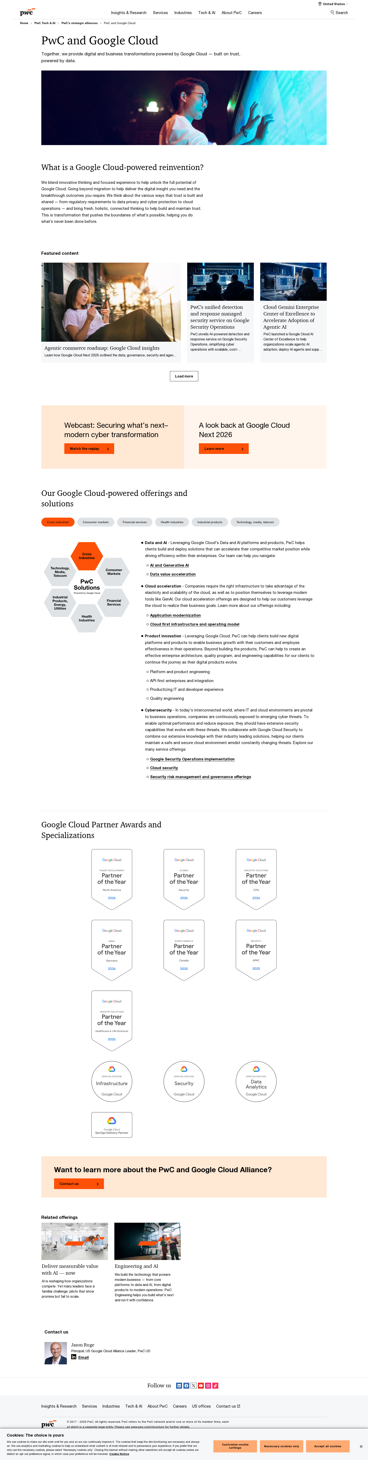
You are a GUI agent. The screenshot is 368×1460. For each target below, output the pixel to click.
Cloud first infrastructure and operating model (194, 624)
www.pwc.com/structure (147, 1426)
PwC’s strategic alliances (80, 23)
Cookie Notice (119, 1454)
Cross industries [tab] (58, 522)
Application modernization (175, 615)
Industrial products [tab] (209, 522)
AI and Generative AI (169, 565)
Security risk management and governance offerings (200, 776)
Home (24, 23)
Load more (184, 376)
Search (342, 12)
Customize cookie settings (235, 1446)
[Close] (361, 1446)
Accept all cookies (327, 1446)
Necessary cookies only (281, 1446)
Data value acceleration (173, 574)
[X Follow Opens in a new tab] (194, 1386)
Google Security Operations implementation (192, 759)
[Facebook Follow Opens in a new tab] (186, 1386)
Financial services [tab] (135, 522)
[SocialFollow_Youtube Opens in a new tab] (201, 1386)
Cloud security (164, 767)
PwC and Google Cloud (119, 23)
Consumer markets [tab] (96, 522)
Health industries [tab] (172, 522)
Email (83, 1357)
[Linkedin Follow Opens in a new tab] (73, 1356)
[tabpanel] (184, 662)
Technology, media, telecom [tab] (255, 522)
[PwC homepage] (27, 11)
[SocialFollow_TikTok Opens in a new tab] (215, 1386)
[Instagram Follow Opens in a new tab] (208, 1386)
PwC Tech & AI (44, 23)
